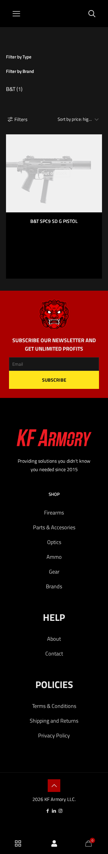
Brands (54, 586)
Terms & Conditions (54, 706)
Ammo (54, 557)
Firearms (54, 512)
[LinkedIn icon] (54, 810)
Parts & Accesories (54, 527)
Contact (54, 653)
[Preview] (95, 159)
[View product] (95, 141)
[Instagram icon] (60, 810)
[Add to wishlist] (95, 150)
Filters (20, 119)
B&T (10, 89)
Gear (54, 572)
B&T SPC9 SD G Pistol (54, 221)
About (54, 639)
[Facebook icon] (48, 810)
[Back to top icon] (54, 785)
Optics (54, 542)
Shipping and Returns (54, 721)
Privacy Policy (54, 735)
